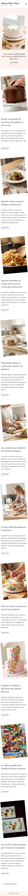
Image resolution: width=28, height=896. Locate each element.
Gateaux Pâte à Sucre (10, 3)
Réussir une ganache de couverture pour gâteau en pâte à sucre (12, 122)
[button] (12, 64)
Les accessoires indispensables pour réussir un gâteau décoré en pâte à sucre (14, 56)
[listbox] (14, 39)
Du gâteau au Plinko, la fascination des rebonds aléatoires (11, 688)
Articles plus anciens (10, 884)
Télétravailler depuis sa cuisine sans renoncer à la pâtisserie (12, 366)
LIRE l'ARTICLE (14, 62)
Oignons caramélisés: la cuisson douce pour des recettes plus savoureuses (11, 283)
